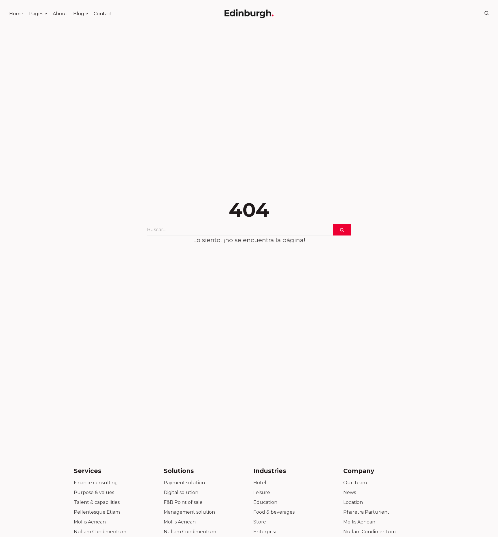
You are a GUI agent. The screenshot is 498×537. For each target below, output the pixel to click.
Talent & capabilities (97, 502)
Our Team (355, 482)
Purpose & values (94, 492)
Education (265, 502)
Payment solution (184, 482)
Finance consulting (96, 482)
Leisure (261, 492)
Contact (103, 13)
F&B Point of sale (183, 502)
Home (16, 13)
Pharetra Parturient (366, 512)
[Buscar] (342, 229)
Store (259, 522)
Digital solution (181, 492)
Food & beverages (274, 512)
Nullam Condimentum (100, 531)
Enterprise (265, 531)
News (349, 492)
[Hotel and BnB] (249, 13)
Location (353, 502)
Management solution (189, 512)
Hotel (259, 482)
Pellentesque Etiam (97, 512)
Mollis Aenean (90, 522)
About (60, 13)
